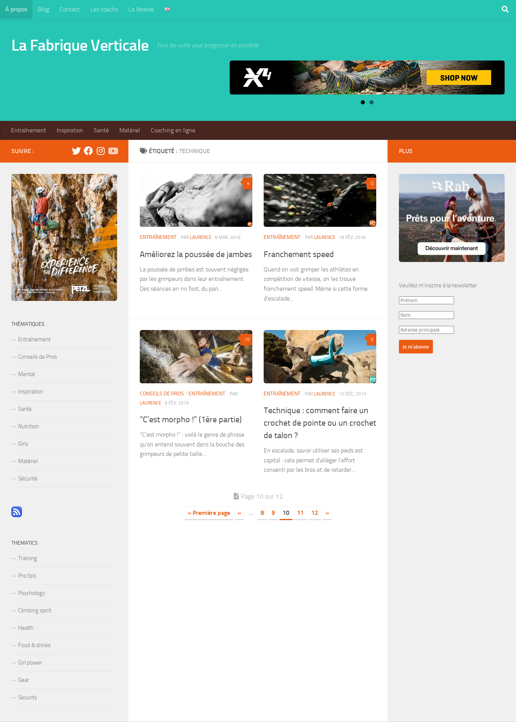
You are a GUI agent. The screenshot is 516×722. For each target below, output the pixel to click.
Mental (26, 374)
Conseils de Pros (162, 393)
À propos (16, 9)
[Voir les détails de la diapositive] (367, 77)
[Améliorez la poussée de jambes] (196, 200)
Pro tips (27, 575)
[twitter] (76, 150)
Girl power (30, 662)
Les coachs (104, 9)
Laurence (201, 237)
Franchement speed (299, 254)
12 (314, 512)
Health (26, 627)
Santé (101, 130)
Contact (70, 9)
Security (27, 697)
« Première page (209, 512)
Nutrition (28, 426)
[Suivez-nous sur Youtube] (112, 150)
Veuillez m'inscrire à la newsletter (438, 285)
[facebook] (88, 150)
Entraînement (28, 130)
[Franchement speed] (320, 200)
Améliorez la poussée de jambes (196, 254)
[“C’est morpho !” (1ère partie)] (196, 356)
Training (27, 558)
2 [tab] (371, 102)
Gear (23, 680)
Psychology (31, 593)
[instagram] (100, 150)
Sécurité (27, 478)
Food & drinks (34, 645)
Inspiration (70, 130)
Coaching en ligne (173, 130)
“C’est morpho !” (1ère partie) (191, 420)
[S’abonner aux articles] (16, 515)
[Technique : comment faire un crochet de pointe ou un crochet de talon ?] (320, 356)
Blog (43, 9)
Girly (23, 443)
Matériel (129, 130)
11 (300, 512)
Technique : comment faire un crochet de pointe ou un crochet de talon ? (320, 423)
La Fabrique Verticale (80, 45)
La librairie (141, 9)
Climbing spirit (34, 610)
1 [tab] (363, 102)
